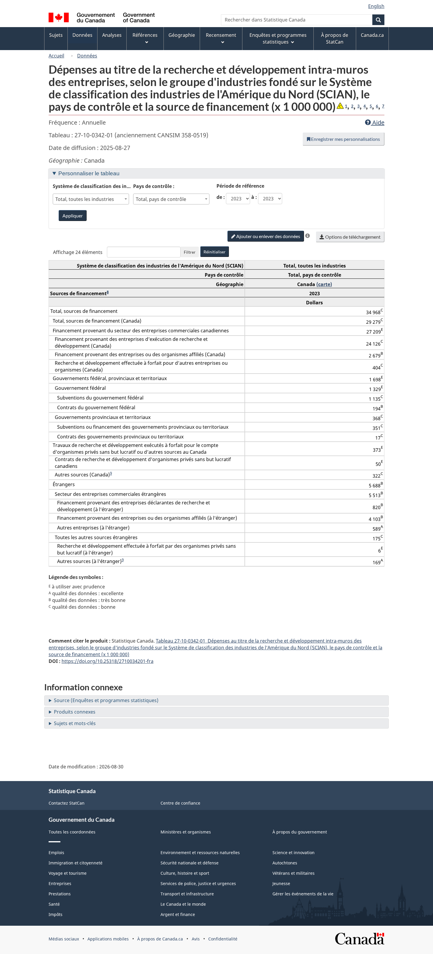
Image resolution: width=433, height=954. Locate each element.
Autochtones (284, 863)
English (376, 6)
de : (220, 197)
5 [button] (371, 106)
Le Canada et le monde (183, 904)
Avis (196, 939)
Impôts (55, 914)
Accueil (56, 55)
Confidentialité (222, 939)
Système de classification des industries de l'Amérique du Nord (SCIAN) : (93, 186)
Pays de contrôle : (153, 186)
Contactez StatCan (67, 803)
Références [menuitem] (145, 35)
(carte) (324, 284)
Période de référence (240, 186)
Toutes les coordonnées (72, 832)
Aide (377, 122)
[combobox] (91, 199)
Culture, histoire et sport (185, 873)
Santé (54, 904)
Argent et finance (178, 914)
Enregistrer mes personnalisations (345, 139)
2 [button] (352, 106)
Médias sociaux (64, 939)
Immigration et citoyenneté (76, 863)
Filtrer (190, 252)
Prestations (60, 894)
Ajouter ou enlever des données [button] (267, 236)
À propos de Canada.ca (160, 939)
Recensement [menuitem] (221, 35)
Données (87, 55)
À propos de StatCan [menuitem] (334, 38)
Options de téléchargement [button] (352, 237)
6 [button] (377, 106)
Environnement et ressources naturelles (200, 852)
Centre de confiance (180, 803)
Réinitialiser (215, 251)
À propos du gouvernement (299, 832)
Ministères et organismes (186, 832)
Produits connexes (74, 712)
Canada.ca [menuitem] (372, 35)
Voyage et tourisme (68, 873)
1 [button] (346, 106)
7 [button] (383, 106)
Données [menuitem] (82, 35)
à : (254, 197)
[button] (340, 106)
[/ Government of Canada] (102, 18)
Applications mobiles (108, 939)
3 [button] (358, 106)
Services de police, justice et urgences (198, 883)
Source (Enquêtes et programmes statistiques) (106, 700)
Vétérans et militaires (293, 873)
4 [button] (364, 106)
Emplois (56, 852)
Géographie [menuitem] (181, 35)
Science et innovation (293, 852)
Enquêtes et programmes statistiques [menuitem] (278, 38)
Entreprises (60, 883)
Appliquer (72, 215)
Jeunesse (281, 883)
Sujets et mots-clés (75, 723)
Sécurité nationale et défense (190, 863)
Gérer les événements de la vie (302, 894)
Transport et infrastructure (187, 894)
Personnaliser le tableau (89, 173)
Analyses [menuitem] (112, 35)
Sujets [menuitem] (56, 35)
